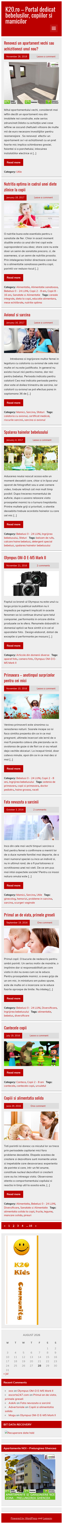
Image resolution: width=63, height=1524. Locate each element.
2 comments (43, 565)
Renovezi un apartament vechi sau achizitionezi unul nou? (29, 46)
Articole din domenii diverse (32, 655)
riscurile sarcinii (13, 419)
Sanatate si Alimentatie (26, 294)
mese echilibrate (13, 302)
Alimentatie (23, 287)
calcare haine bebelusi (17, 541)
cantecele (9, 1085)
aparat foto (10, 658)
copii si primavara (28, 785)
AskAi (12, 1403)
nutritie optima (33, 302)
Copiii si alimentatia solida (24, 1098)
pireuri (27, 1215)
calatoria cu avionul (16, 416)
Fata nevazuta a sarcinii (21, 802)
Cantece (21, 1082)
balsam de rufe (45, 537)
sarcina (8, 902)
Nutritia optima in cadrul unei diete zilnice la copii (30, 187)
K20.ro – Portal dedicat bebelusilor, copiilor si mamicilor (30, 15)
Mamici (20, 412)
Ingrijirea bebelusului (21, 781)
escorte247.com (19, 1394)
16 (30, 1225)
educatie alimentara (44, 298)
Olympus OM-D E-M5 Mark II (25, 557)
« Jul (6, 1373)
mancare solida (13, 1215)
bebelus (8, 1015)
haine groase (23, 789)
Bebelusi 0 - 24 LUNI (16, 291)
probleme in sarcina (40, 898)
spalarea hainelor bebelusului (32, 545)
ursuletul (41, 1085)
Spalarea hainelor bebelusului (26, 432)
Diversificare (49, 1007)
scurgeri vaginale (24, 902)
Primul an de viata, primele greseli (29, 915)
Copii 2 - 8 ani (38, 291)
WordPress (31, 1518)
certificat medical (39, 416)
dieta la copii (23, 298)
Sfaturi (41, 412)
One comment (44, 922)
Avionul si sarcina (17, 314)
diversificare (22, 1015)
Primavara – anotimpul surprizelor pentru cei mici (29, 678)
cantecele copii (25, 1085)
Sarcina (30, 412)
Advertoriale (17, 1407)
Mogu (12, 1415)
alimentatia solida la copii (19, 1211)
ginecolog (10, 898)
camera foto (26, 658)
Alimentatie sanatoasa (44, 287)
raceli (35, 789)
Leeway (47, 1518)
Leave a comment (46, 56)
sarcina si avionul (34, 419)
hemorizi (22, 898)
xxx (11, 1390)
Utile (19, 171)
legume (48, 1211)
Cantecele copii (15, 1027)
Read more (13, 162)
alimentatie (44, 1011)
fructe (39, 1211)
